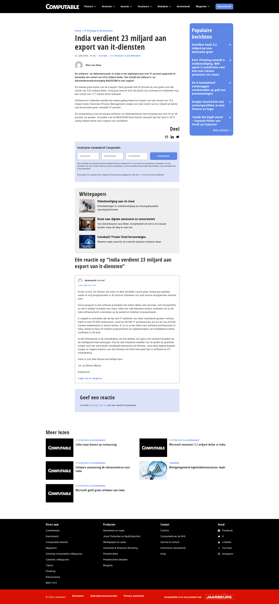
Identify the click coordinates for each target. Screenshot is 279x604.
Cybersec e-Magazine (57, 559)
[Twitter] (177, 137)
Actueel (103, 56)
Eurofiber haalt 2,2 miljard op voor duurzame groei (204, 48)
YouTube (227, 548)
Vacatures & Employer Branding (120, 548)
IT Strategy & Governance (98, 30)
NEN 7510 (51, 582)
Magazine (51, 548)
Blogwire (108, 565)
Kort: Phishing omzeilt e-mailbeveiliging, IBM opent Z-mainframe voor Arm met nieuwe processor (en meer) (209, 67)
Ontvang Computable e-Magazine (64, 553)
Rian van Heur (93, 65)
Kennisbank (52, 536)
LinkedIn (226, 542)
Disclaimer (78, 596)
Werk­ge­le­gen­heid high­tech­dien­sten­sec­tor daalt (197, 467)
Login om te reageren (90, 378)
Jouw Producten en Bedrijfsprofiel (121, 536)
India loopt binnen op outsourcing (96, 444)
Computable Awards (57, 542)
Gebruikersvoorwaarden (103, 596)
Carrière (174, 463)
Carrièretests (53, 530)
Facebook (227, 530)
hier (140, 175)
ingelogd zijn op (98, 405)
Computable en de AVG (172, 536)
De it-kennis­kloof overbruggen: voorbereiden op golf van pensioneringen (209, 88)
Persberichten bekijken (115, 559)
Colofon (164, 530)
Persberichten (110, 553)
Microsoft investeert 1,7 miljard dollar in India (197, 444)
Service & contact (169, 542)
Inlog (163, 553)
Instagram (227, 553)
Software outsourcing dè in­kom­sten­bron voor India (103, 469)
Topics (49, 565)
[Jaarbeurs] (217, 597)
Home (78, 30)
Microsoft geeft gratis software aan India (100, 490)
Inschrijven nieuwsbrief (173, 548)
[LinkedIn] (172, 137)
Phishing (50, 571)
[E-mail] (166, 137)
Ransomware (53, 577)
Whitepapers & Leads (114, 542)
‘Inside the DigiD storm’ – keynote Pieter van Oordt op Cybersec (207, 120)
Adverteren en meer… (114, 530)
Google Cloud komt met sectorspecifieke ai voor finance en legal (208, 105)
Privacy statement (134, 596)
